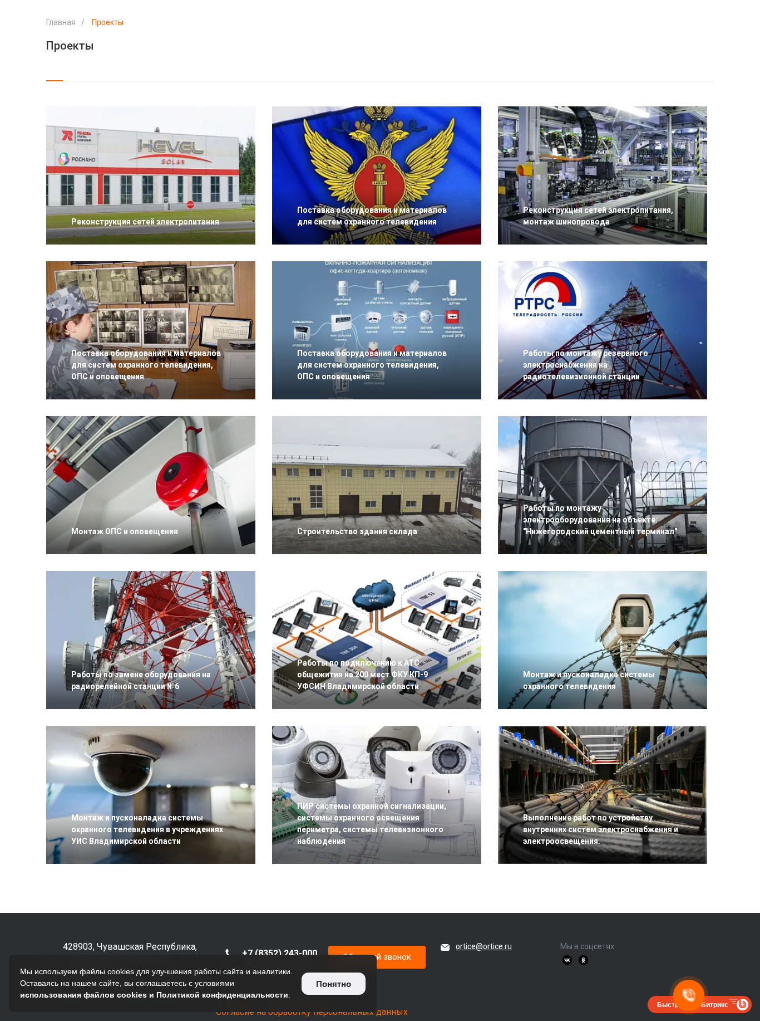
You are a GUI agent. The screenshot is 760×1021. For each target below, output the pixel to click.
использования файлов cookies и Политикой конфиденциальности (154, 994)
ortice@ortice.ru (484, 946)
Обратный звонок (377, 957)
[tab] (54, 75)
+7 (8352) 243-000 (279, 953)
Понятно (333, 984)
